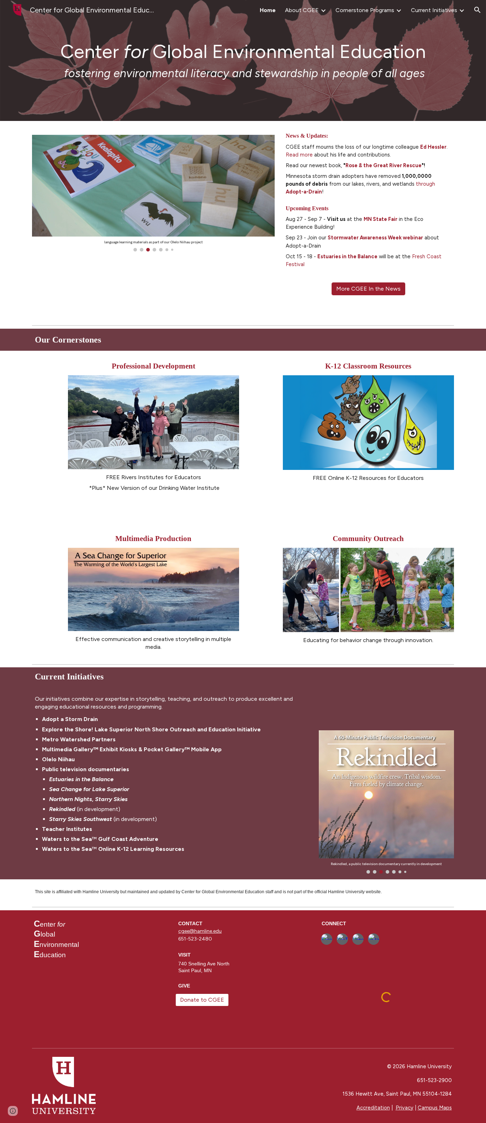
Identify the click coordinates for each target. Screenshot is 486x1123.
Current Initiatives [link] (434, 10)
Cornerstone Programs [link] (365, 10)
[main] (243, 60)
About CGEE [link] (302, 10)
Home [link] (268, 10)
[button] (477, 9)
